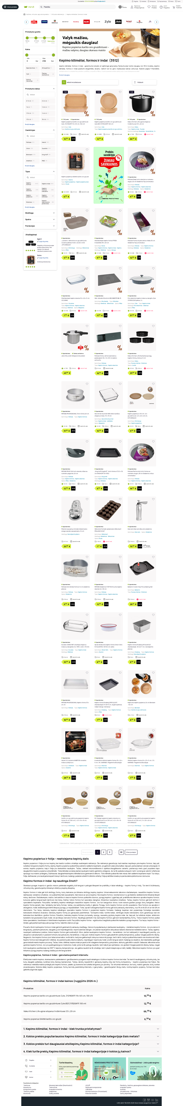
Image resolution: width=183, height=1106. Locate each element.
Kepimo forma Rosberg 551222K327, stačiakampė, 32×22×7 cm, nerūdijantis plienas (140, 647)
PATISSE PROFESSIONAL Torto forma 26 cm (75, 414)
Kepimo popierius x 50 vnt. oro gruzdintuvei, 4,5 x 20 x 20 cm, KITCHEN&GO (138, 416)
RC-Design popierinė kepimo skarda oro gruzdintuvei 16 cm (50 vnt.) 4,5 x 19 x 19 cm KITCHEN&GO (108, 820)
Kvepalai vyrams (125, 1087)
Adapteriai (52, 1091)
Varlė (179, 1)
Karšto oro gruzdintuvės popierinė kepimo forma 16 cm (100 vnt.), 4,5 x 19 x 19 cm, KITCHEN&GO (75, 820)
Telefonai (26, 1085)
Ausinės (123, 1089)
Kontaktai (143, 1)
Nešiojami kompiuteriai (93, 1087)
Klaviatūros (27, 1087)
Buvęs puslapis (87, 852)
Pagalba (136, 1)
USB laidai (88, 1089)
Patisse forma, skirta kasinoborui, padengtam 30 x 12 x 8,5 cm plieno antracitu (106, 358)
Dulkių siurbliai (54, 1093)
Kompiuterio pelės (29, 1089)
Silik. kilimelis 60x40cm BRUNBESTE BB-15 (108, 298)
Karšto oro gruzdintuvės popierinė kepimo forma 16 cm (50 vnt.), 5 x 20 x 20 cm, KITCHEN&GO (141, 820)
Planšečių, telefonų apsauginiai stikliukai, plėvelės (137, 1085)
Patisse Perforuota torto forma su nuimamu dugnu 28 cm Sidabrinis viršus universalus (141, 473)
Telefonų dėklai (28, 1091)
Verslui (172, 1)
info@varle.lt (101, 1)
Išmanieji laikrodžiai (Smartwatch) (60, 1085)
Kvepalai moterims (55, 1089)
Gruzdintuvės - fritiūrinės (128, 1091)
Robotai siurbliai (91, 1093)
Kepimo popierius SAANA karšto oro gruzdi (75, 177)
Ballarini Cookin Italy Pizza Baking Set (140, 587)
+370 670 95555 (89, 1)
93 (121, 852)
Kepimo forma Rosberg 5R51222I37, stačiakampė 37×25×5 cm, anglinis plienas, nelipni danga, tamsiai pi (108, 705)
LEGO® (87, 1085)
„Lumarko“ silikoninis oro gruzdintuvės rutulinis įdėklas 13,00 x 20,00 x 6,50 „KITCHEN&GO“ (74, 243)
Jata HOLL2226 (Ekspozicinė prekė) (73, 356)
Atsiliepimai (153, 1)
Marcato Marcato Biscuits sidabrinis (140, 529)
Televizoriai (53, 1087)
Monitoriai (26, 1093)
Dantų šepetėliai (126, 1093)
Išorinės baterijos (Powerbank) (96, 1091)
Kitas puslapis (131, 852)
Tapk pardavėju (163, 1)
